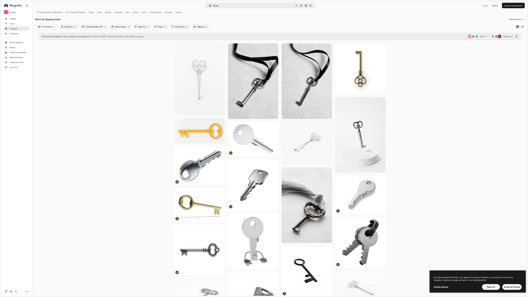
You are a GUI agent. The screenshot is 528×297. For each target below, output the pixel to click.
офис (99, 12)
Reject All (491, 287)
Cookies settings (441, 286)
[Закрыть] (516, 36)
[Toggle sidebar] (27, 5)
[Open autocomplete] (209, 6)
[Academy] (11, 291)
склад (91, 12)
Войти (495, 5)
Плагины (506, 36)
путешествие (155, 12)
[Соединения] (6, 291)
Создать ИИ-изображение (50, 12)
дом (128, 12)
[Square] (522, 26)
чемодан (168, 12)
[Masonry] (517, 26)
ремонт (179, 12)
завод (135, 12)
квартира (119, 12)
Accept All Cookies (512, 287)
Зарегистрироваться (513, 5)
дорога (108, 12)
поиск (143, 12)
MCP (482, 36)
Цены (485, 5)
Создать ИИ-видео (77, 12)
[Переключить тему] (16, 291)
